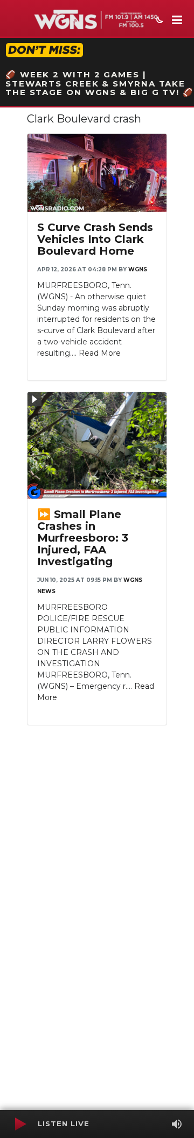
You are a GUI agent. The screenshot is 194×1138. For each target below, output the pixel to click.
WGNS (137, 269)
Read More (100, 353)
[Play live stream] (20, 1124)
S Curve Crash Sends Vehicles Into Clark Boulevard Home (95, 239)
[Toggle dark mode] (158, 21)
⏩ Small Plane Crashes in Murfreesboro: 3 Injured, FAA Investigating (82, 537)
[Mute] (176, 1124)
